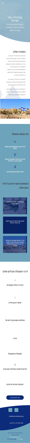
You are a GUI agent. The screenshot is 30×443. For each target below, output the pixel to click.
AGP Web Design (11, 439)
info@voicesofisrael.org (16, 416)
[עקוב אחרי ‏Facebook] (16, 410)
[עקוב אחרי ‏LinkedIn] (10, 410)
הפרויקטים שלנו (15, 397)
